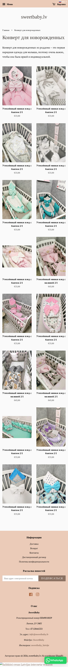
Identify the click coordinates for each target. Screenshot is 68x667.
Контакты (34, 552)
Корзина (61, 4)
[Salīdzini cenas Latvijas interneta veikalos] (26, 664)
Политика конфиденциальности (34, 561)
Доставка (34, 543)
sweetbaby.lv (34, 17)
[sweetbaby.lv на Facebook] (31, 594)
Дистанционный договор (34, 557)
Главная (5, 30)
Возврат (34, 548)
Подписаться (52, 578)
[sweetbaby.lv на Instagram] (37, 594)
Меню (9, 4)
